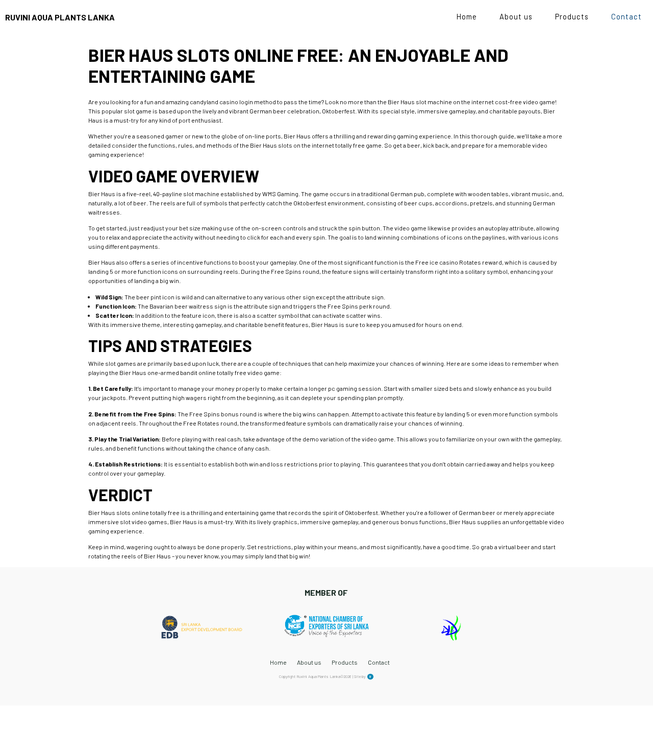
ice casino (444, 262)
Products (572, 16)
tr (370, 676)
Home (467, 16)
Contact (626, 16)
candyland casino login (221, 101)
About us (516, 16)
